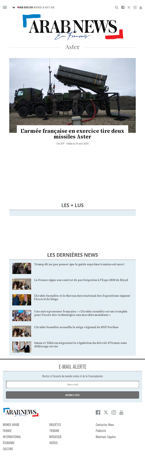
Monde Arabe (11, 424)
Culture (8, 449)
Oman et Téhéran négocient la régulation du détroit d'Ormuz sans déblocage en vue (80, 344)
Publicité (101, 430)
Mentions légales (106, 436)
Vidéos (53, 443)
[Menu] (5, 7)
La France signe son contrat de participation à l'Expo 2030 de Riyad (81, 280)
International (12, 436)
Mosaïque (55, 436)
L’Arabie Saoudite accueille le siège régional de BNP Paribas (76, 327)
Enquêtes (55, 424)
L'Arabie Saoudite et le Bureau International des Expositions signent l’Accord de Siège (82, 297)
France (7, 430)
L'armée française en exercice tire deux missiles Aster (72, 134)
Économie (9, 443)
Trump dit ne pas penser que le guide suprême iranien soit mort (79, 264)
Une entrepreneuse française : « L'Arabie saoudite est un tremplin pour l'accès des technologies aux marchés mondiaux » (80, 313)
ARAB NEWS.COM (26, 7)
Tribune (54, 430)
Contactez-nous (105, 424)
